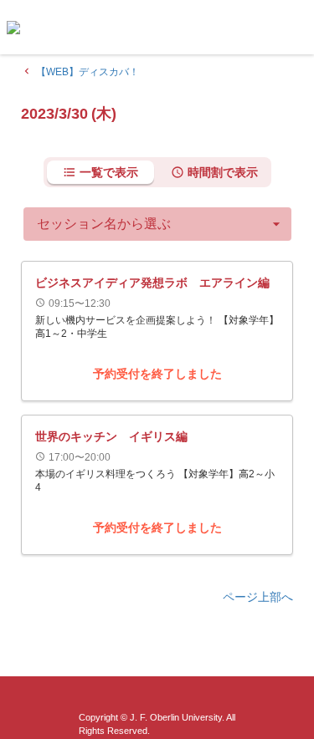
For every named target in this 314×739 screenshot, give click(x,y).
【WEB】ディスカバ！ (80, 72)
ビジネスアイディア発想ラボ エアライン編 (152, 282)
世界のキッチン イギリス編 (111, 436)
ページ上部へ (258, 597)
